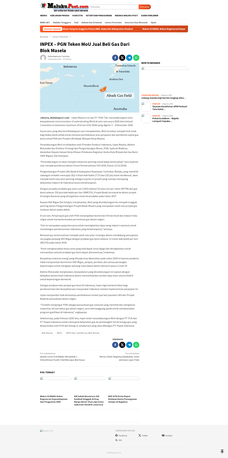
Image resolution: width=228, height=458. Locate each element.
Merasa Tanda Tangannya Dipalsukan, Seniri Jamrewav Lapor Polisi (119, 356)
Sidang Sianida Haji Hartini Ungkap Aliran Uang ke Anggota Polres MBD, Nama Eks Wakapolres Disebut (67, 29)
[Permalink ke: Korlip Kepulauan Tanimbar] (43, 57)
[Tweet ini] (122, 58)
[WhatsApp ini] (136, 58)
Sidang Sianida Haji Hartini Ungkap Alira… (163, 98)
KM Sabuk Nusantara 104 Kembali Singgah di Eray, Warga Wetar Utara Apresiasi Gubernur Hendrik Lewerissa (89, 400)
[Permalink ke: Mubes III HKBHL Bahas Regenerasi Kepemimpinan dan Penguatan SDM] (55, 385)
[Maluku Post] (64, 6)
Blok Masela (47, 333)
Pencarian (144, 6)
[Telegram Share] (129, 58)
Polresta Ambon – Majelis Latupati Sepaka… (165, 120)
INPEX (59, 333)
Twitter (145, 435)
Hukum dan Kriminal (150, 95)
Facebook (123, 435)
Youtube (168, 435)
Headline (156, 104)
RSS (120, 440)
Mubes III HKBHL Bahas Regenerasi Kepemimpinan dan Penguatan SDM (167, 29)
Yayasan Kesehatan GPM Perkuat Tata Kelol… (169, 108)
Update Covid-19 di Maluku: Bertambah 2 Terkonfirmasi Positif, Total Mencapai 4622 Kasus (62, 356)
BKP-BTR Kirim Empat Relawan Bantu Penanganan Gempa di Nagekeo (122, 399)
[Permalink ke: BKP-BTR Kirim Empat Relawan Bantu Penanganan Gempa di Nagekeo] (123, 385)
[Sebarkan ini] (115, 58)
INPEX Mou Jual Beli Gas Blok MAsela (82, 333)
